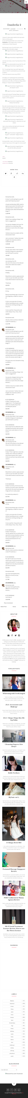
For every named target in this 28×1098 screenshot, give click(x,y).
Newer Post (4, 606)
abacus (10, 30)
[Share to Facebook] (14, 177)
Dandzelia (4, 42)
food (12, 1042)
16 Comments (20, 28)
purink (12, 1056)
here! (16, 660)
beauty (12, 1028)
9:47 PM (7, 496)
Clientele (18, 1077)
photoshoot (15, 30)
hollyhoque (12, 1045)
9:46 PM (7, 461)
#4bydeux (12, 1000)
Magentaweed (10, 161)
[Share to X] (6, 173)
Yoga (12, 1025)
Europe (12, 1006)
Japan (12, 1012)
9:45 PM (7, 408)
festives (12, 1039)
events (12, 1034)
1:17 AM (7, 579)
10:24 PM (8, 599)
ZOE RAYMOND (9, 327)
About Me (10, 1077)
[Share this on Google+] (11, 173)
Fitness (12, 1009)
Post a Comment (8, 603)
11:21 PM (8, 324)
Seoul (12, 1020)
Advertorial (12, 1003)
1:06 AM (7, 255)
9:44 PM (7, 364)
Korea (12, 1014)
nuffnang (12, 1050)
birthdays (12, 1031)
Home (14, 606)
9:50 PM (7, 568)
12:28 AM (8, 244)
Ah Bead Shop (10, 163)
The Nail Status (12, 1023)
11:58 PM (8, 213)
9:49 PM (7, 542)
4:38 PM (7, 314)
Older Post (24, 606)
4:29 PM (7, 285)
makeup (12, 1048)
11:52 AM (8, 267)
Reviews (12, 1017)
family (12, 1036)
